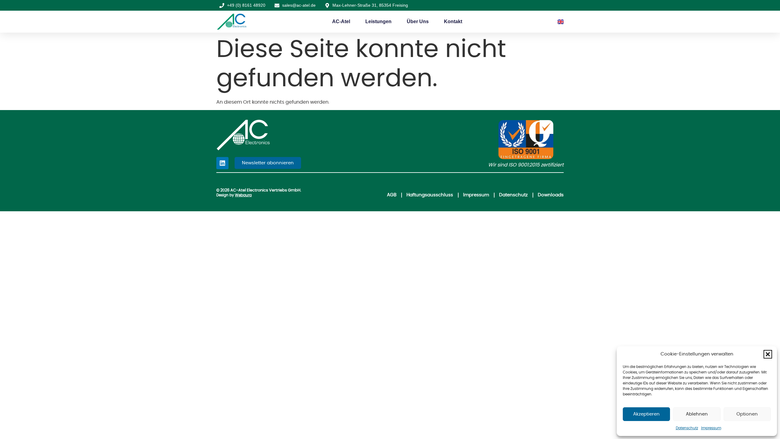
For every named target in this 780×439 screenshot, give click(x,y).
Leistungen (378, 21)
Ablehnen (697, 414)
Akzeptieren (646, 414)
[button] (768, 354)
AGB (391, 195)
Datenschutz (687, 428)
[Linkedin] (222, 163)
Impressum (711, 428)
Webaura (243, 195)
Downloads (551, 195)
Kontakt (453, 21)
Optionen (747, 414)
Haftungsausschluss (429, 195)
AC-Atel (341, 21)
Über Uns (418, 21)
